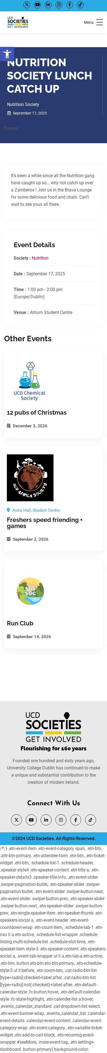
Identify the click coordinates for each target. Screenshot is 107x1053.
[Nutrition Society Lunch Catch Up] (53, 380)
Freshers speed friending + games (45, 522)
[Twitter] (26, 4)
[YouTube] (37, 4)
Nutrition (40, 258)
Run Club (20, 623)
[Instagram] (58, 4)
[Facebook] (69, 4)
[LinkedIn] (48, 4)
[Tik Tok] (80, 4)
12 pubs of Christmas (37, 412)
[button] (7, 54)
